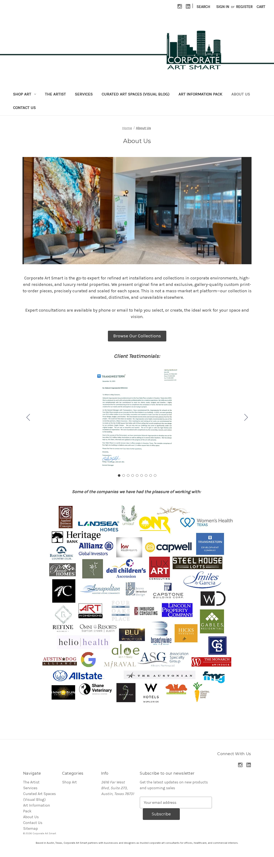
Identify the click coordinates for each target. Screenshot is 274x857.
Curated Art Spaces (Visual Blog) (136, 94)
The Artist (55, 94)
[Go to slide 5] (137, 475)
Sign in (222, 6)
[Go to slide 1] (119, 475)
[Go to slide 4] (132, 475)
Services (84, 94)
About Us (240, 94)
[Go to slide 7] (146, 475)
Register (244, 6)
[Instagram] (179, 6)
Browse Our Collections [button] (137, 335)
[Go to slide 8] (150, 475)
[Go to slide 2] (246, 418)
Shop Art (22, 94)
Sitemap (30, 828)
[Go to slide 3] (128, 475)
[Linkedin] (188, 6)
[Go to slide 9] (28, 418)
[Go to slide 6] (141, 475)
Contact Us (24, 107)
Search (203, 6)
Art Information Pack (200, 94)
